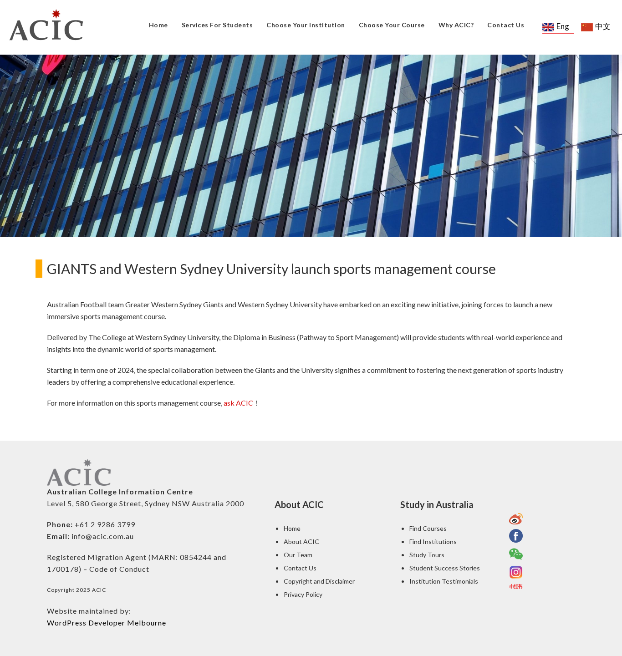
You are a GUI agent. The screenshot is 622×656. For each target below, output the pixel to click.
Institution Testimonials (443, 581)
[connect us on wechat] (516, 554)
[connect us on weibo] (516, 519)
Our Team (298, 555)
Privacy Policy (303, 594)
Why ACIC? (456, 25)
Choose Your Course (392, 25)
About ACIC (301, 541)
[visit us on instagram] (516, 572)
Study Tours (426, 555)
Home (158, 25)
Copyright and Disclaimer (319, 581)
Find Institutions (433, 541)
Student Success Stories (444, 568)
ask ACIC (238, 402)
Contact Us (505, 25)
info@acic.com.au (102, 536)
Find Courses (428, 528)
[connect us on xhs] (516, 586)
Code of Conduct (119, 568)
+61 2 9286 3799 (105, 524)
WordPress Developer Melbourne (106, 622)
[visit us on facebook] (516, 536)
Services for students (217, 25)
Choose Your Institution (305, 25)
